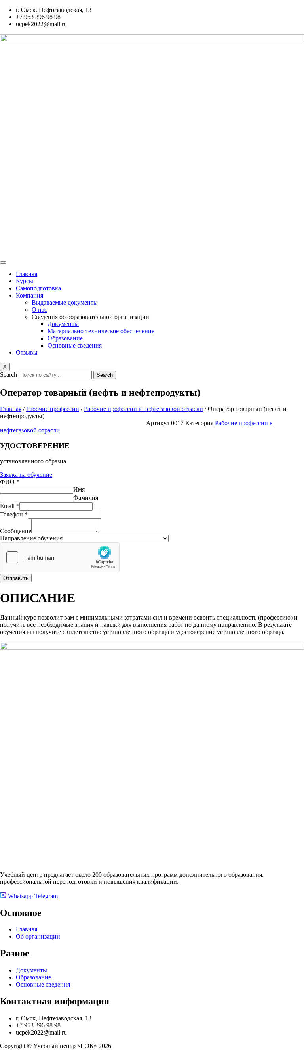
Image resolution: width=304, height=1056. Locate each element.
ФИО (9, 481)
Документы (63, 324)
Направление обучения (31, 538)
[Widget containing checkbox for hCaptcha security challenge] (60, 557)
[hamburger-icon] (3, 262)
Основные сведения (75, 345)
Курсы (24, 281)
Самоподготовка (38, 288)
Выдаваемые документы (65, 302)
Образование (65, 338)
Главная (26, 274)
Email (9, 506)
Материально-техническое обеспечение (101, 331)
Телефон (14, 514)
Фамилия (85, 497)
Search (8, 374)
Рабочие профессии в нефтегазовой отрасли (143, 408)
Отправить (15, 578)
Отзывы (27, 352)
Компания (29, 295)
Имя (79, 489)
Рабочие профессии (52, 408)
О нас (39, 309)
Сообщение (15, 531)
